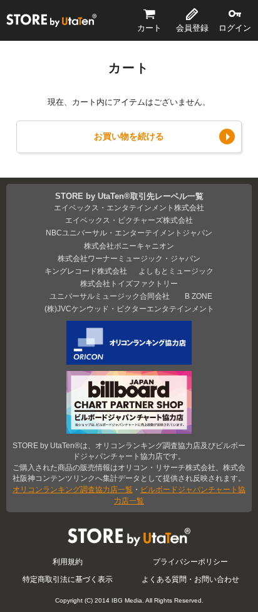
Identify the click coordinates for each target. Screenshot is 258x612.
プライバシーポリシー (190, 561)
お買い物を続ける (129, 136)
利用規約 (68, 561)
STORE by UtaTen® (51, 20)
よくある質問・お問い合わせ (190, 579)
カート (149, 28)
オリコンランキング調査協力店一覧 (73, 489)
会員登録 (192, 28)
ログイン (235, 28)
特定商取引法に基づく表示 (68, 579)
